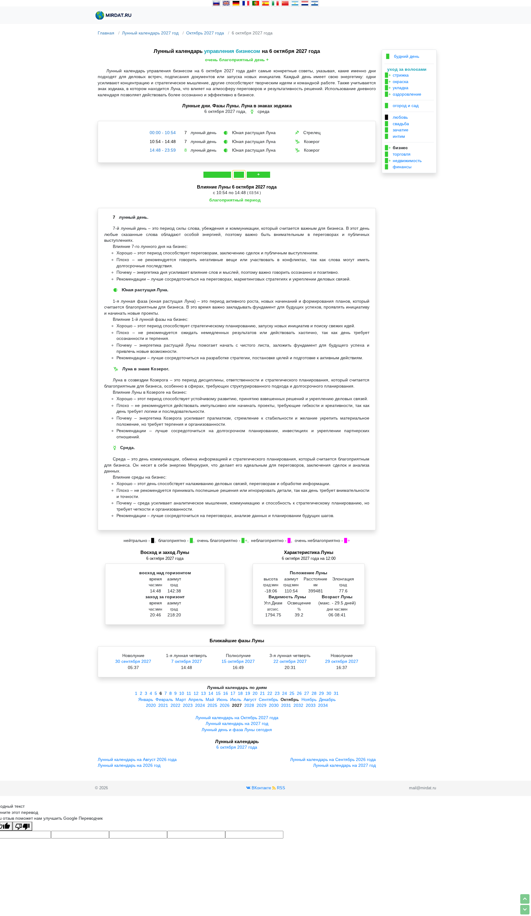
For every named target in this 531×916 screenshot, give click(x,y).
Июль (235, 699)
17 (232, 693)
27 (306, 693)
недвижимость (403, 160)
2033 (311, 705)
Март (180, 699)
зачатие (396, 129)
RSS (280, 788)
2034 (323, 705)
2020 (151, 705)
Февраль (164, 699)
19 (247, 693)
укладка (396, 87)
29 (321, 693)
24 (284, 693)
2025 (212, 705)
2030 (274, 705)
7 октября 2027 (186, 661)
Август (250, 699)
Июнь (222, 699)
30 (328, 693)
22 (269, 693)
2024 (200, 705)
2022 (175, 705)
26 (299, 693)
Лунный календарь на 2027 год (237, 723)
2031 (286, 705)
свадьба (397, 123)
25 (291, 693)
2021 (163, 705)
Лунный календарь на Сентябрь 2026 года (333, 759)
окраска (396, 81)
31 (336, 693)
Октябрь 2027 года (205, 32)
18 (240, 693)
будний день (402, 56)
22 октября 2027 (290, 661)
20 (255, 693)
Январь (145, 699)
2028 (249, 705)
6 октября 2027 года (236, 747)
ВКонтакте (260, 788)
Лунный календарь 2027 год (150, 32)
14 (210, 693)
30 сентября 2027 (133, 661)
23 (277, 693)
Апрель (195, 699)
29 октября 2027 (341, 661)
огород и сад (402, 105)
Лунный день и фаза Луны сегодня (237, 729)
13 (203, 693)
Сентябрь (268, 699)
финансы (398, 166)
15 (218, 693)
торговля (398, 154)
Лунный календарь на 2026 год (129, 765)
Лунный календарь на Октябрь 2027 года (236, 717)
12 (196, 693)
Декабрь (327, 699)
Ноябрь (309, 699)
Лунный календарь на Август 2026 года (137, 759)
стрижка (397, 75)
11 (189, 693)
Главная (106, 32)
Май (210, 699)
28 (314, 693)
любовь (396, 117)
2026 (225, 705)
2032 (298, 705)
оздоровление (403, 94)
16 (225, 693)
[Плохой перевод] (22, 826)
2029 (261, 705)
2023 (188, 705)
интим (395, 136)
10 (181, 693)
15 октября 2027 (238, 661)
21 (262, 693)
